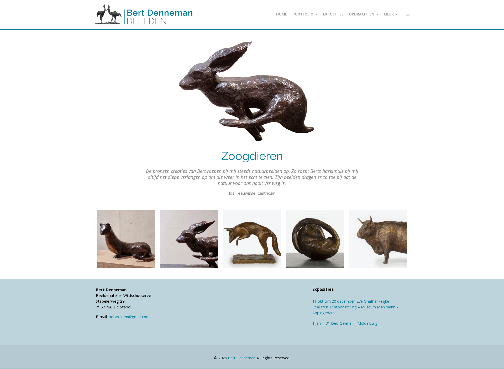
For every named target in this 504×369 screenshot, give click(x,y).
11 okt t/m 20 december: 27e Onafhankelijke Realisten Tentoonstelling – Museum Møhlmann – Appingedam (355, 307)
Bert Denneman (241, 357)
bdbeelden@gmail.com (129, 316)
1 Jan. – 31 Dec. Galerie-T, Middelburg (344, 323)
